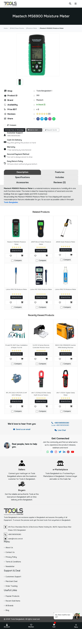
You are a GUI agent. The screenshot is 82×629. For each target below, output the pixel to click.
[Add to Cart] (22, 256)
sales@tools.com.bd (15, 539)
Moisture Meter (32, 28)
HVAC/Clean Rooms (17, 28)
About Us (9, 547)
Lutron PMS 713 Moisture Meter (65, 289)
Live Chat (61, 430)
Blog (7, 610)
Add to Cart (34, 130)
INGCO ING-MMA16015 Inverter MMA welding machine (65, 346)
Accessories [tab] (22, 182)
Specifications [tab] (22, 177)
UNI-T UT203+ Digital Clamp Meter (65, 394)
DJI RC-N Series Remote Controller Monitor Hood (41, 346)
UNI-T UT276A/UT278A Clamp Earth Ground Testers (41, 394)
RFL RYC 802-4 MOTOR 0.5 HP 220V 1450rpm (16, 394)
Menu (76, 627)
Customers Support (13, 576)
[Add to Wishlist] (10, 256)
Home (6, 28)
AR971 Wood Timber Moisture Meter (41, 243)
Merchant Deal (11, 581)
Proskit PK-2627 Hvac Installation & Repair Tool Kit (16, 346)
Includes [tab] (59, 177)
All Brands (9, 605)
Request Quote (52, 130)
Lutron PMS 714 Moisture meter (16, 289)
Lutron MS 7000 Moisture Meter (41, 289)
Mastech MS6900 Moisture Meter (16, 243)
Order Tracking (11, 586)
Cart (54, 627)
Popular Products (12, 596)
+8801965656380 (61, 423)
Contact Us (10, 552)
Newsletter (10, 566)
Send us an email (23, 429)
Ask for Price (17, 250)
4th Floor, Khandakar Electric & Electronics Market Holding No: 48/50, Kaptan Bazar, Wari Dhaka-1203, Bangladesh (39, 528)
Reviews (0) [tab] (59, 182)
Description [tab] (22, 172)
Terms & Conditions (13, 562)
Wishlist (31, 627)
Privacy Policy (11, 557)
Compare (12, 125)
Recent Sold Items (13, 601)
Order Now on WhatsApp (15, 130)
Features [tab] (59, 172)
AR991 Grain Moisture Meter (65, 242)
